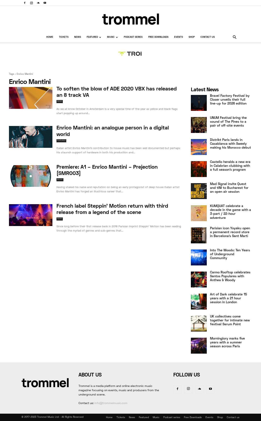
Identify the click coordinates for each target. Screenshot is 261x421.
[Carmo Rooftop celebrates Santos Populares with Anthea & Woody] (199, 279)
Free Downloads (158, 37)
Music (111, 37)
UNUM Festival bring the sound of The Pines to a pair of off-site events (228, 122)
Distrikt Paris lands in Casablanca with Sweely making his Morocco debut (230, 144)
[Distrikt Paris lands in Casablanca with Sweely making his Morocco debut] (199, 147)
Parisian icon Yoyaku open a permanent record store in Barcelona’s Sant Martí (230, 232)
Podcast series (133, 37)
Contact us (207, 37)
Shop (192, 37)
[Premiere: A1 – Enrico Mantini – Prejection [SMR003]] (30, 176)
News (77, 37)
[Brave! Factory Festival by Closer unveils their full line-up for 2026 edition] (199, 103)
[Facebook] (25, 3)
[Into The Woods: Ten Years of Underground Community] (199, 257)
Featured (92, 37)
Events (178, 37)
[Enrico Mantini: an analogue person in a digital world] (30, 137)
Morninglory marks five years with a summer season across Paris (227, 342)
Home (49, 37)
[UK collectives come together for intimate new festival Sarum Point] (199, 324)
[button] (234, 38)
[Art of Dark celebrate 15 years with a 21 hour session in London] (199, 302)
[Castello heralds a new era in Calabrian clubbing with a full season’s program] (199, 169)
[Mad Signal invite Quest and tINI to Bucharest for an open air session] (199, 191)
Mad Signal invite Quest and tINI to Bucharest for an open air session (229, 188)
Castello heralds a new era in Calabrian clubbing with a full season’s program (230, 166)
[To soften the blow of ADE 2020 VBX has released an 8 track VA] (30, 98)
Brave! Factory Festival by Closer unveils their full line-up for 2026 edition (230, 100)
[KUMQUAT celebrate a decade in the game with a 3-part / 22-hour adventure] (199, 213)
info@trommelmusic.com (110, 403)
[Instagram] (31, 3)
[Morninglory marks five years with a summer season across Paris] (199, 346)
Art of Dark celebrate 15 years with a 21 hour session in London (228, 298)
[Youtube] (45, 3)
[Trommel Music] (130, 19)
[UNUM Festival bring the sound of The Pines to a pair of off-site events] (199, 125)
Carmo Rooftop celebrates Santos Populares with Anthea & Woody (230, 276)
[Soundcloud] (38, 3)
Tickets (64, 37)
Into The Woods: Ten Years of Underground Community (230, 254)
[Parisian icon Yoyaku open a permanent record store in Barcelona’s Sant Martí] (199, 235)
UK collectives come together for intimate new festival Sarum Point (230, 320)
